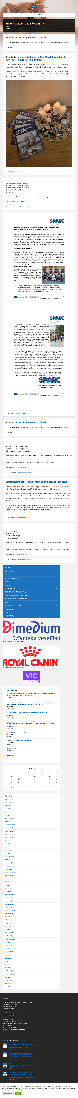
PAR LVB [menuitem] (7, 568)
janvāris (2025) (9, 859)
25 (19, 785)
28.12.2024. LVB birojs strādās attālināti (26, 37)
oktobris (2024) (9, 869)
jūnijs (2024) (8, 882)
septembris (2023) (10, 910)
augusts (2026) (9, 799)
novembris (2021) (10, 977)
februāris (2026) (9, 818)
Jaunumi (28, 48)
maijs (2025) (8, 847)
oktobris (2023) (9, 907)
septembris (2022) (10, 948)
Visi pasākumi (7, 1083)
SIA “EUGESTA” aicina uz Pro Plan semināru (20, 733)
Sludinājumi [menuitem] (9, 609)
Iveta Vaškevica (20, 48)
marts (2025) (8, 853)
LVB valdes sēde (12, 748)
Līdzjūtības (29, 207)
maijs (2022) (8, 961)
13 (34, 779)
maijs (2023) (8, 923)
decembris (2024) (10, 863)
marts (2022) (8, 967)
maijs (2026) (8, 809)
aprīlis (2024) (8, 888)
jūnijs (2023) (8, 920)
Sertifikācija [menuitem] (10, 588)
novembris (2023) (10, 904)
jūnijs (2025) (8, 844)
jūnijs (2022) (8, 958)
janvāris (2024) (9, 898)
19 (26, 782)
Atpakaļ (8, 28)
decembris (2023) (10, 901)
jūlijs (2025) (8, 840)
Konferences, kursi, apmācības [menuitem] (16, 595)
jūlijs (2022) (8, 955)
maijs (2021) (8, 987)
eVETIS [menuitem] (7, 575)
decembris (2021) (10, 974)
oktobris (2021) (9, 980)
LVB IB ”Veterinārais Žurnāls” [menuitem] (16, 599)
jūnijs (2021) (8, 983)
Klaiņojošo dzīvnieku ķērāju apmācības (19, 740)
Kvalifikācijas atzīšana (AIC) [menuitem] (15, 592)
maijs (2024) (8, 885)
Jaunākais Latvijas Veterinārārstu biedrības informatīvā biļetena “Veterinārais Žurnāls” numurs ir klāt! (38, 58)
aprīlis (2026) (8, 812)
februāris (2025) (9, 856)
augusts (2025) (9, 837)
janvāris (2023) (9, 936)
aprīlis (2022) (8, 964)
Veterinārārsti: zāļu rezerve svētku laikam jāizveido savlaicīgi (37, 481)
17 (11, 782)
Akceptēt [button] (18, 1093)
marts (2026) (8, 815)
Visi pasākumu (11, 755)
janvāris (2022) (9, 971)
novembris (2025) (10, 828)
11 (19, 779)
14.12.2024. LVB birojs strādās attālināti (26, 422)
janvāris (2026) (9, 821)
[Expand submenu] (56, 567)
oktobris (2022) (9, 945)
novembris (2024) (10, 866)
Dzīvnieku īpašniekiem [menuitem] (13, 606)
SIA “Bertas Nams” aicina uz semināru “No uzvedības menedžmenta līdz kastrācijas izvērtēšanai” (29, 713)
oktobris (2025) (9, 831)
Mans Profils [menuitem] (10, 616)
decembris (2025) (10, 825)
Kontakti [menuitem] (8, 612)
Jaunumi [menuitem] (8, 585)
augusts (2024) (9, 875)
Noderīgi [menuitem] (8, 602)
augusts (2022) (9, 952)
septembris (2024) (10, 872)
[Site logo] (39, 9)
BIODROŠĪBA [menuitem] (9, 582)
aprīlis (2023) (8, 926)
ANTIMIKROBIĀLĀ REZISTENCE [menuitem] (15, 578)
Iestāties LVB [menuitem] (9, 571)
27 (34, 785)
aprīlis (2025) (8, 850)
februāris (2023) (9, 933)
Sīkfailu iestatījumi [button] (8, 1093)
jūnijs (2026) (8, 805)
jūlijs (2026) (8, 802)
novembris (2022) (10, 942)
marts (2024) (8, 891)
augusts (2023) (9, 914)
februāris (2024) (9, 894)
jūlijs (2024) (8, 879)
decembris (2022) (10, 939)
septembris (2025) (10, 834)
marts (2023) (8, 929)
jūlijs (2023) (8, 917)
